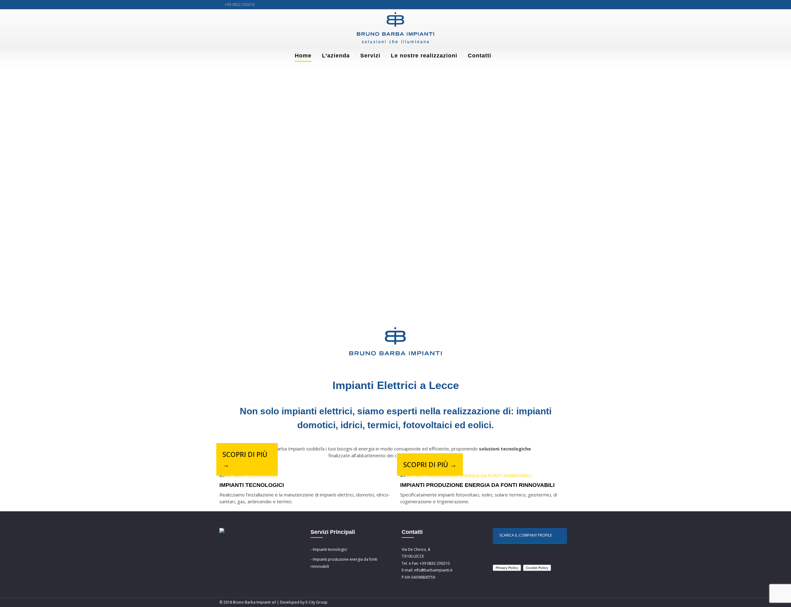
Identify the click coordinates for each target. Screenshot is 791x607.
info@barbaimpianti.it (433, 570)
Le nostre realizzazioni (424, 55)
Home (303, 55)
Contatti (479, 55)
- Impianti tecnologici (329, 549)
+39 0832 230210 (240, 4)
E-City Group (317, 602)
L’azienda (336, 55)
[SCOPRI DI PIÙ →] (248, 475)
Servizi (370, 55)
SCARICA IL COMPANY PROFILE (525, 535)
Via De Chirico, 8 (416, 549)
